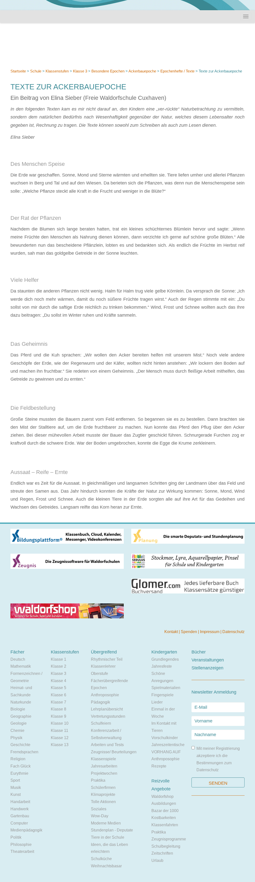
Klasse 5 (58, 688)
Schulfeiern (101, 723)
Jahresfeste (161, 666)
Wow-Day (99, 816)
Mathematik (20, 666)
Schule (35, 71)
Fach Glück (20, 766)
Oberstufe (99, 673)
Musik (15, 787)
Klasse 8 (58, 709)
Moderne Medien (106, 823)
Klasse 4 (58, 681)
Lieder (157, 702)
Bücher (198, 651)
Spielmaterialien (165, 688)
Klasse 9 (58, 716)
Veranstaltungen (207, 659)
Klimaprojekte (103, 794)
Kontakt (171, 632)
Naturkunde (20, 702)
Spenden (189, 632)
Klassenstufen (57, 71)
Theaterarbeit (22, 851)
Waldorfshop (162, 796)
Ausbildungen (163, 803)
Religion (17, 759)
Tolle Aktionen (103, 802)
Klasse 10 (59, 723)
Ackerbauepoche (142, 71)
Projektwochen (104, 773)
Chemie (17, 730)
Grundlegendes (165, 659)
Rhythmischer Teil (107, 659)
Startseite (18, 71)
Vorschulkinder (164, 738)
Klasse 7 (58, 702)
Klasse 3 (80, 71)
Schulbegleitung (165, 846)
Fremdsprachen (24, 752)
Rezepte (158, 766)
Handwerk (19, 809)
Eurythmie (19, 773)
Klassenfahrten (164, 825)
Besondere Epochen (108, 71)
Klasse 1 (58, 659)
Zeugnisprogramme (168, 839)
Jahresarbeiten (104, 766)
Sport (15, 780)
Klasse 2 (58, 666)
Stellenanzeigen (207, 667)
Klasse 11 (59, 730)
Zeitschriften (162, 853)
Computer (19, 823)
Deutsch (17, 659)
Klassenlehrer (103, 666)
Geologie (18, 723)
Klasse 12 (59, 738)
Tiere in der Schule (107, 837)
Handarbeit (20, 802)
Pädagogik (100, 702)
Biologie (17, 709)
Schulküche (101, 859)
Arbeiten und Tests (107, 745)
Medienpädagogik (26, 830)
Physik (16, 738)
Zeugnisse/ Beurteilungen (113, 752)
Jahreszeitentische (168, 745)
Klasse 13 (59, 745)
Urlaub (157, 860)
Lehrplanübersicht (107, 709)
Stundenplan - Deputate (112, 830)
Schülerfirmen (103, 787)
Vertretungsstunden (108, 716)
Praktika (98, 780)
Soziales (98, 809)
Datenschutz (233, 632)
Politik (15, 837)
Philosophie (21, 844)
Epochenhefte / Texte (177, 71)
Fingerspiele (162, 695)
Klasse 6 (58, 695)
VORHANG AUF (166, 752)
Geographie (20, 716)
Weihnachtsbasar (106, 866)
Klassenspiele (103, 759)
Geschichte (20, 745)
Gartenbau (19, 816)
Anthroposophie (105, 695)
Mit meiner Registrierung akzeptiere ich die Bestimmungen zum (218, 759)
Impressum (210, 632)
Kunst (15, 794)
